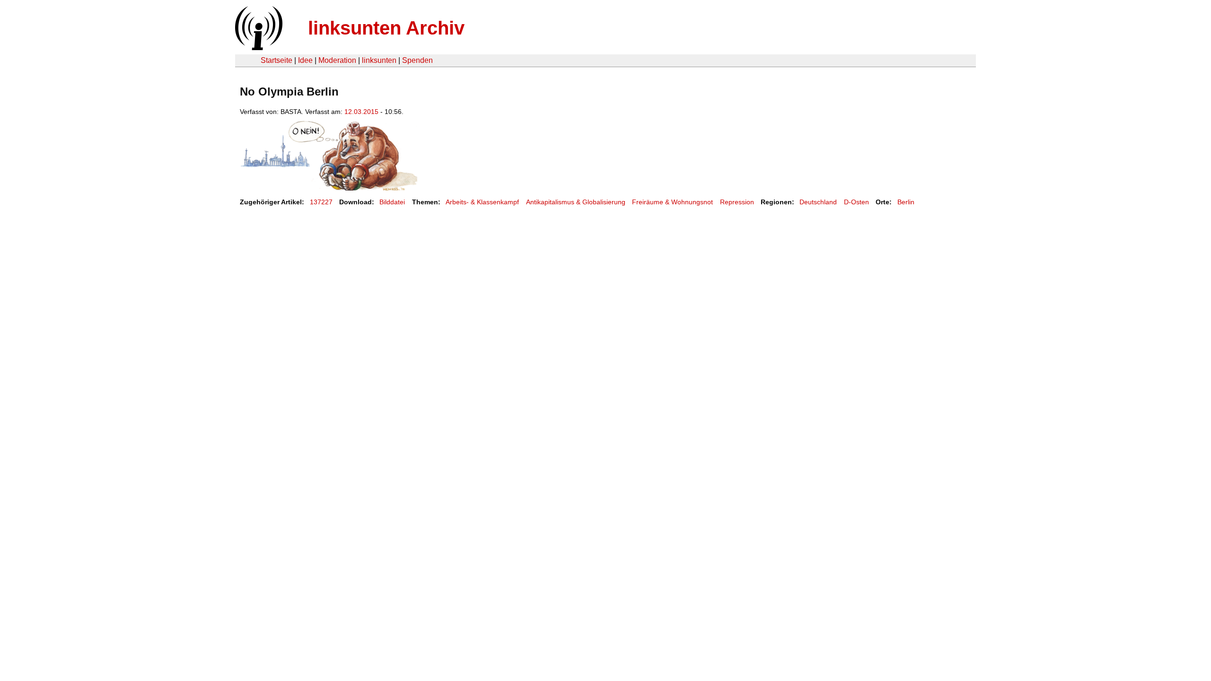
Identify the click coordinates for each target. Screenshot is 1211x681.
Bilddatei (392, 202)
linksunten (379, 60)
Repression (737, 202)
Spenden (417, 60)
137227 (321, 202)
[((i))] (258, 48)
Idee (305, 60)
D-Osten (856, 202)
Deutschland (818, 202)
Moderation (337, 60)
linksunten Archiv (386, 27)
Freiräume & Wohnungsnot (672, 202)
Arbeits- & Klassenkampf (482, 202)
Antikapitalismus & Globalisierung (575, 202)
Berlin (905, 202)
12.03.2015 (361, 111)
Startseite (276, 60)
